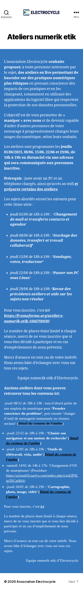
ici (42, 506)
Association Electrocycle (36, 582)
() (40, 423)
